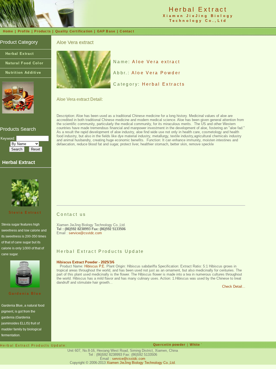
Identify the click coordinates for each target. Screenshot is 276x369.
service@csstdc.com (85, 233)
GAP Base (106, 31)
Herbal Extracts (163, 84)
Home (8, 31)
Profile (24, 31)
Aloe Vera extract (156, 61)
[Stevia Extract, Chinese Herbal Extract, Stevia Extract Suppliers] (25, 192)
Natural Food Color (24, 63)
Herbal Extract (198, 9)
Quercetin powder (168, 345)
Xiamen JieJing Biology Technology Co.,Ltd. (141, 363)
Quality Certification (73, 31)
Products (42, 31)
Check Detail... (233, 286)
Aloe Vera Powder (156, 73)
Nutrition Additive (23, 73)
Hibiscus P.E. (94, 266)
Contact (127, 31)
